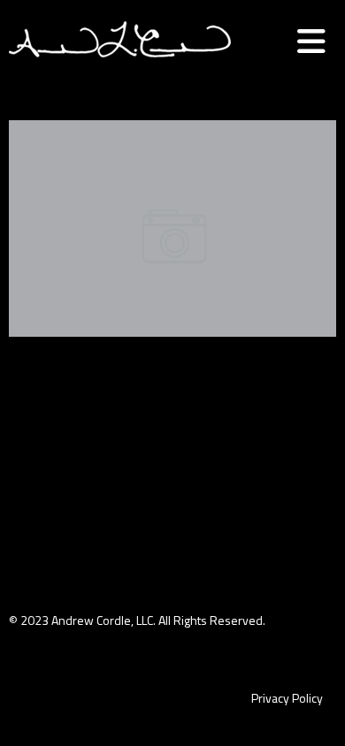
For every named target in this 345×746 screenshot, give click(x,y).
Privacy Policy (287, 698)
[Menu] (311, 41)
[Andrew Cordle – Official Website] (120, 74)
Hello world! (172, 182)
